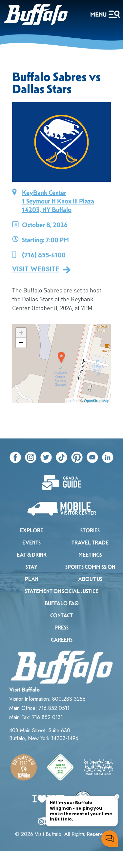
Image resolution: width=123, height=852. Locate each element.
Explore (31, 530)
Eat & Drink (32, 554)
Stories (90, 530)
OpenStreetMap (96, 400)
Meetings (90, 554)
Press (61, 627)
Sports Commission (90, 567)
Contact (61, 615)
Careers (61, 639)
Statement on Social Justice (61, 591)
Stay (31, 567)
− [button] (21, 342)
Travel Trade (90, 542)
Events (31, 542)
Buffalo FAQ (62, 603)
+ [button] (21, 333)
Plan (31, 579)
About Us (90, 579)
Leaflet (72, 400)
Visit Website (35, 269)
